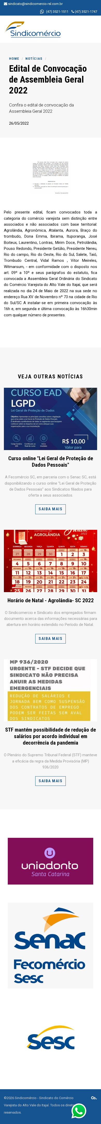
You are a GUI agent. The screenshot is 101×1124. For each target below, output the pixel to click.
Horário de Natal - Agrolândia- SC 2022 (51, 600)
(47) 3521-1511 (56, 12)
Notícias (33, 59)
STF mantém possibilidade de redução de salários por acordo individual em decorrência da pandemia (50, 736)
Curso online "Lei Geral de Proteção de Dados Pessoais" (50, 461)
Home (14, 59)
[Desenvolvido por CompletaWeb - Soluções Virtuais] (94, 1098)
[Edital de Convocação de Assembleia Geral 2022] (50, 177)
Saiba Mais (50, 509)
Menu (82, 27)
